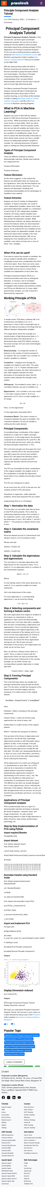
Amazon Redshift (7, 1153)
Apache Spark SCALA (9, 1179)
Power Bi (27, 1122)
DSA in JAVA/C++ (30, 1140)
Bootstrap (27, 1181)
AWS (3, 1109)
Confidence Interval (30, 1153)
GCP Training (28, 1112)
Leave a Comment (14, 1062)
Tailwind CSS (28, 1184)
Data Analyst (28, 1109)
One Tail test (28, 1150)
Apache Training (29, 1128)
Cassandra (5, 1115)
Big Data (27, 1117)
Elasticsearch (6, 1120)
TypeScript (27, 1171)
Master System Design (32, 1143)
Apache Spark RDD (8, 1176)
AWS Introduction (7, 1135)
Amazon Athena (7, 1138)
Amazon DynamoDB (8, 1140)
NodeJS (26, 1179)
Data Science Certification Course (24, 55)
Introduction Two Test (31, 1145)
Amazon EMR (6, 1148)
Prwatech (36, 1015)
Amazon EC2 (6, 1143)
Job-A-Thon (28, 1135)
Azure (4, 1112)
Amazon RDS (6, 1150)
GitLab (4, 1125)
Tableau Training (29, 1120)
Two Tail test (28, 1148)
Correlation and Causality (32, 1138)
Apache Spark (6, 1107)
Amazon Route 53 (8, 1156)
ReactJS (27, 1173)
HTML (26, 1163)
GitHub (4, 1122)
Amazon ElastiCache (9, 1145)
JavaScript (27, 1168)
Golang (4, 1128)
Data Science (6, 1117)
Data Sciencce (29, 1107)
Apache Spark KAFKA (9, 1173)
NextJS (26, 1176)
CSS (25, 1166)
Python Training (29, 1115)
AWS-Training (28, 1125)
